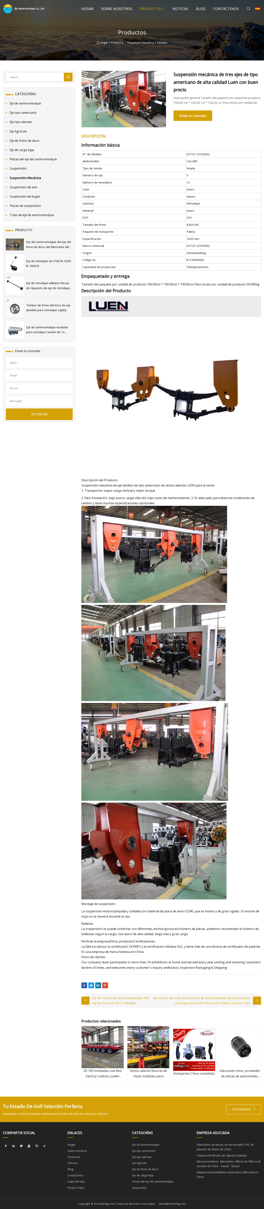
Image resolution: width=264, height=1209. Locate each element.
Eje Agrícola (18, 131)
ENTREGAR (39, 414)
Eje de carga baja (22, 150)
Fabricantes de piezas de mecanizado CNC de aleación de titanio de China (225, 1147)
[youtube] (29, 1146)
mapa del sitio (76, 1181)
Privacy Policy (75, 1187)
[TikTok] (44, 1146)
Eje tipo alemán (21, 122)
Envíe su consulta (193, 115)
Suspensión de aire (23, 187)
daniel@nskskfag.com (172, 1204)
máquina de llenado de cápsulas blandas (222, 1155)
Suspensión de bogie (25, 196)
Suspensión (18, 168)
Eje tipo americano (23, 112)
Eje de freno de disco (24, 140)
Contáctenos (226, 8)
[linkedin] (13, 1146)
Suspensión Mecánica (140, 42)
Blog (200, 8)
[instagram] (37, 1146)
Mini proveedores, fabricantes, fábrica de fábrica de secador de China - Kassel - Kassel (229, 1164)
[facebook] (6, 1146)
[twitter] (21, 1146)
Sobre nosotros (116, 8)
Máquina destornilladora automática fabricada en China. (227, 1174)
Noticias (180, 8)
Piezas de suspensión (25, 206)
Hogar (87, 8)
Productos (150, 8)
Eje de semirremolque (25, 103)
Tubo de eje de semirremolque (32, 215)
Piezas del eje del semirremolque (33, 159)
